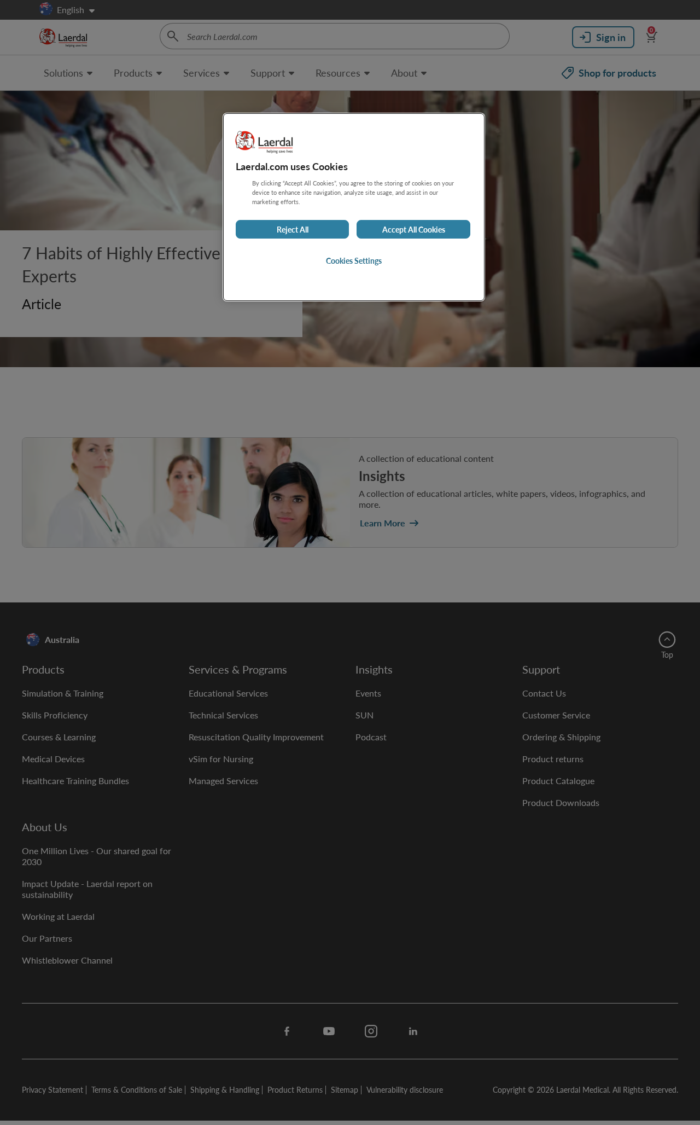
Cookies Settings (354, 260)
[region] (354, 207)
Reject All (292, 229)
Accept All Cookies (413, 229)
